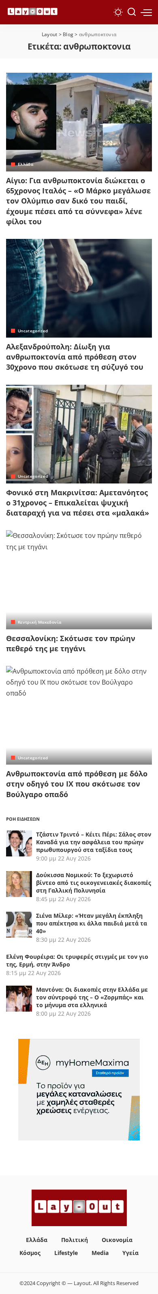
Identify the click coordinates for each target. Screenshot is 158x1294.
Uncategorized (33, 331)
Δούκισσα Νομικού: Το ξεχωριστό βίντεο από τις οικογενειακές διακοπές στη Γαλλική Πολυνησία (93, 882)
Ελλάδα (25, 164)
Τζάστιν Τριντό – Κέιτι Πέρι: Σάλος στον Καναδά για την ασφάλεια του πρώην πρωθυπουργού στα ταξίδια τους (93, 842)
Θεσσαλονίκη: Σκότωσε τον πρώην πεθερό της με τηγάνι (70, 643)
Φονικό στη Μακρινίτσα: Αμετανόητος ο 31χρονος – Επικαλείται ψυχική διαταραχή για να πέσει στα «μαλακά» (77, 503)
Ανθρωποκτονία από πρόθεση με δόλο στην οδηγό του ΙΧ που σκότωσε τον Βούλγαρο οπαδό (76, 784)
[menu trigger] (146, 12)
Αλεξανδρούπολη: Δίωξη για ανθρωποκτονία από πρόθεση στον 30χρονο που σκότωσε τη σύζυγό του (74, 357)
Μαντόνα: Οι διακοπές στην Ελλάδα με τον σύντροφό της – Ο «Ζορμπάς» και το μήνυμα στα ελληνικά (92, 997)
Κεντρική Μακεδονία (39, 622)
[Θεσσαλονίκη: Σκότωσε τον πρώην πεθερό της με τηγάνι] (79, 579)
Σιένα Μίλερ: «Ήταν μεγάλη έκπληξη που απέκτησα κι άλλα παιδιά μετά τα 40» (91, 923)
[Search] (132, 12)
